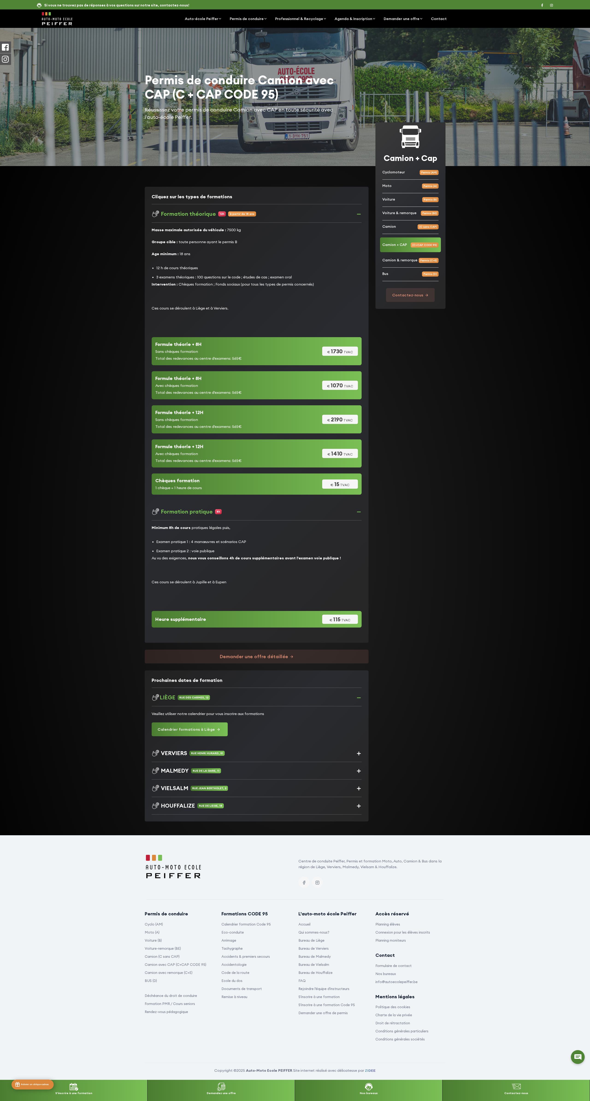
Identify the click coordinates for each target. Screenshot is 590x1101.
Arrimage (228, 940)
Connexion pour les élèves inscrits (402, 932)
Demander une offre (401, 18)
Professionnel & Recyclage (299, 18)
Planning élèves (387, 924)
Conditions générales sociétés (400, 1039)
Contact (439, 18)
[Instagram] (317, 882)
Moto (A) (152, 932)
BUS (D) (151, 980)
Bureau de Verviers (313, 948)
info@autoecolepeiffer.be (396, 982)
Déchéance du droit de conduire (171, 995)
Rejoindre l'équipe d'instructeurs (323, 989)
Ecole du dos (231, 980)
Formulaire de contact (393, 966)
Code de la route (235, 972)
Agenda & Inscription (353, 18)
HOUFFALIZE (191, 805)
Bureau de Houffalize (315, 972)
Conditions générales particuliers (401, 1031)
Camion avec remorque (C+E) (168, 972)
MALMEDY (190, 770)
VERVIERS (192, 753)
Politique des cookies (392, 1007)
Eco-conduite (232, 932)
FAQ (302, 980)
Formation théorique (207, 213)
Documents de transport (241, 989)
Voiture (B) (153, 940)
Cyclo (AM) (154, 924)
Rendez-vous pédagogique (166, 1012)
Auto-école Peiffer (201, 18)
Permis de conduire (247, 18)
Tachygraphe (232, 948)
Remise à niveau (234, 997)
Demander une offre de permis (323, 1013)
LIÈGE (184, 697)
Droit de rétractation (392, 1023)
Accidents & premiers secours (245, 956)
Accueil (304, 924)
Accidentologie (234, 964)
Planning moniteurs (390, 940)
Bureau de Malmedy (314, 956)
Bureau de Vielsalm (313, 964)
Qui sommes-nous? (313, 932)
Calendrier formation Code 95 (246, 924)
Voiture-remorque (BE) (163, 948)
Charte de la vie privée (393, 1015)
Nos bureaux (385, 974)
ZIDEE (370, 1070)
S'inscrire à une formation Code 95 (326, 1005)
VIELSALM (193, 788)
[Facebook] (304, 882)
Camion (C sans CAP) (162, 956)
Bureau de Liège (311, 940)
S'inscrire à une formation (319, 997)
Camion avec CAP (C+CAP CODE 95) (175, 964)
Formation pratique (190, 511)
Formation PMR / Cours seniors (170, 1004)
